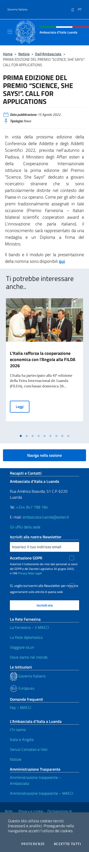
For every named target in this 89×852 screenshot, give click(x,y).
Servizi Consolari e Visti (28, 749)
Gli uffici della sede (25, 527)
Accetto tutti (67, 844)
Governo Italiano (17, 9)
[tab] (21, 436)
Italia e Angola (22, 739)
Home (8, 54)
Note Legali (35, 573)
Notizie (24, 54)
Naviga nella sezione (44, 455)
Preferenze (33, 844)
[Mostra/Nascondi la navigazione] (10, 32)
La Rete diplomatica (26, 637)
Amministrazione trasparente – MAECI (41, 793)
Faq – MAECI (20, 707)
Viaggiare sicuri (22, 647)
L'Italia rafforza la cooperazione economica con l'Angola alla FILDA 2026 (42, 359)
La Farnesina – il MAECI (29, 627)
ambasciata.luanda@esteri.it (45, 517)
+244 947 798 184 (32, 507)
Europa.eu (25, 688)
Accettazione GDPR (26, 558)
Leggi (22, 406)
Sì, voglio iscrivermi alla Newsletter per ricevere (44, 585)
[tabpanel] (44, 364)
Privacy (22, 573)
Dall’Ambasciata (48, 54)
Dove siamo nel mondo (28, 657)
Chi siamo (18, 729)
